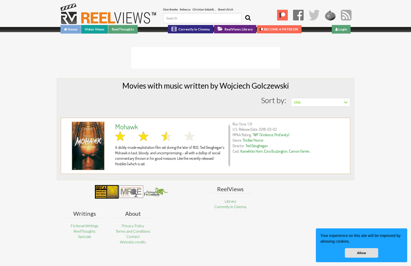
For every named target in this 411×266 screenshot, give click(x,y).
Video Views (94, 29)
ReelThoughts (123, 29)
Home (72, 29)
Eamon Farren (299, 151)
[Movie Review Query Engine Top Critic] (131, 192)
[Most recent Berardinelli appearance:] (156, 192)
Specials (84, 236)
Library (230, 201)
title (297, 102)
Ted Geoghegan (257, 145)
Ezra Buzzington (276, 151)
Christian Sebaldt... (204, 9)
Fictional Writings (84, 225)
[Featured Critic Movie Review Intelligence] (107, 192)
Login (342, 29)
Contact (133, 236)
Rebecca (185, 9)
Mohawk (126, 126)
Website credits (133, 242)
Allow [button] (361, 253)
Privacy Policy (133, 225)
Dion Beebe (170, 9)
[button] (351, 242)
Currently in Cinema (194, 29)
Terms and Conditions (133, 231)
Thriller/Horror (253, 140)
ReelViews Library (238, 29)
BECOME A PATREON (281, 29)
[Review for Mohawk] (88, 145)
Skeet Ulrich (225, 9)
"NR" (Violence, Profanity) (270, 134)
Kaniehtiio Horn (251, 151)
